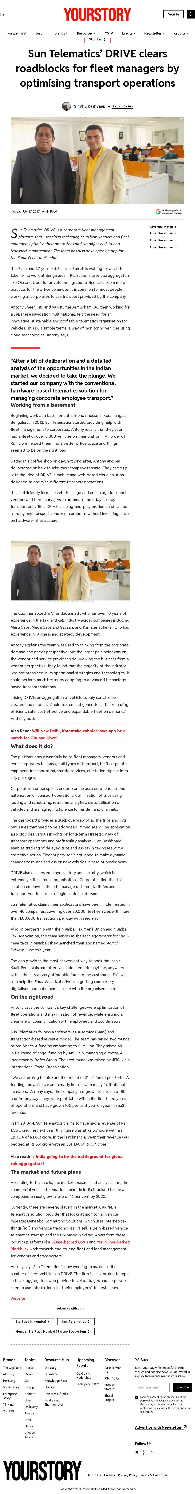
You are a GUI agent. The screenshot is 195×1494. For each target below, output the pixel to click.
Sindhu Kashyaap (89, 106)
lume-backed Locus (71, 1242)
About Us (94, 1475)
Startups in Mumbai (30, 1322)
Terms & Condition (153, 1475)
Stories (95, 39)
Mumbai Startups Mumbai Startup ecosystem (50, 1332)
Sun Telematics (74, 1322)
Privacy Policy (127, 1475)
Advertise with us (69, 1308)
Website (18, 1298)
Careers (109, 1475)
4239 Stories (122, 106)
